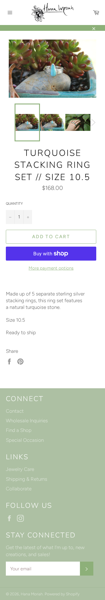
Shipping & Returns (26, 479)
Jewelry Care (20, 469)
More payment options (51, 268)
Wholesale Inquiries (27, 420)
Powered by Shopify (62, 594)
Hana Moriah (32, 594)
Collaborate (19, 489)
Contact (15, 411)
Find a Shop (19, 430)
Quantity (14, 204)
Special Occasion (25, 440)
